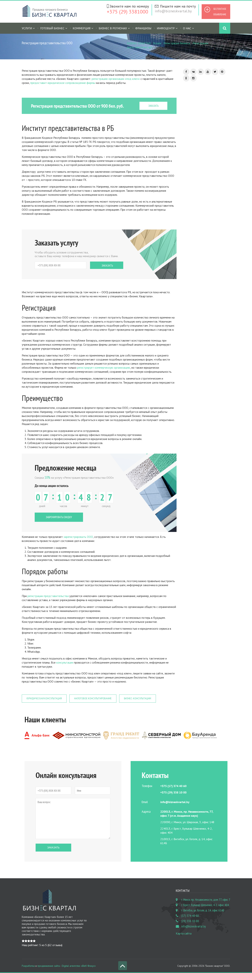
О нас (187, 28)
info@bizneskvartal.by (173, 11)
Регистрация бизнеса (177, 43)
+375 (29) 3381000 (127, 11)
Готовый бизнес (52, 28)
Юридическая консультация (44, 698)
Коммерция (81, 28)
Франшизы (143, 28)
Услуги (157, 43)
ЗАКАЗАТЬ (153, 105)
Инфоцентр (166, 28)
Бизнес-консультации (137, 698)
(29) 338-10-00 (190, 921)
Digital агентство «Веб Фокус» (79, 965)
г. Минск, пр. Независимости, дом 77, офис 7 (205, 900)
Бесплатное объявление (219, 11)
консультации (64, 662)
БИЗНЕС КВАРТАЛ (139, 43)
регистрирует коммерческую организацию (103, 367)
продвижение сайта (48, 965)
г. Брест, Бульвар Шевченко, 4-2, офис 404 (205, 905)
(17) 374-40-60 (190, 916)
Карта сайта (183, 933)
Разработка (28, 965)
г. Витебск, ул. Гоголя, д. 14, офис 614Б (202, 910)
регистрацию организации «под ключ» (116, 79)
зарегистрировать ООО (78, 537)
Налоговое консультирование (93, 698)
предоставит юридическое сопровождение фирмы (62, 83)
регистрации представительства (48, 596)
